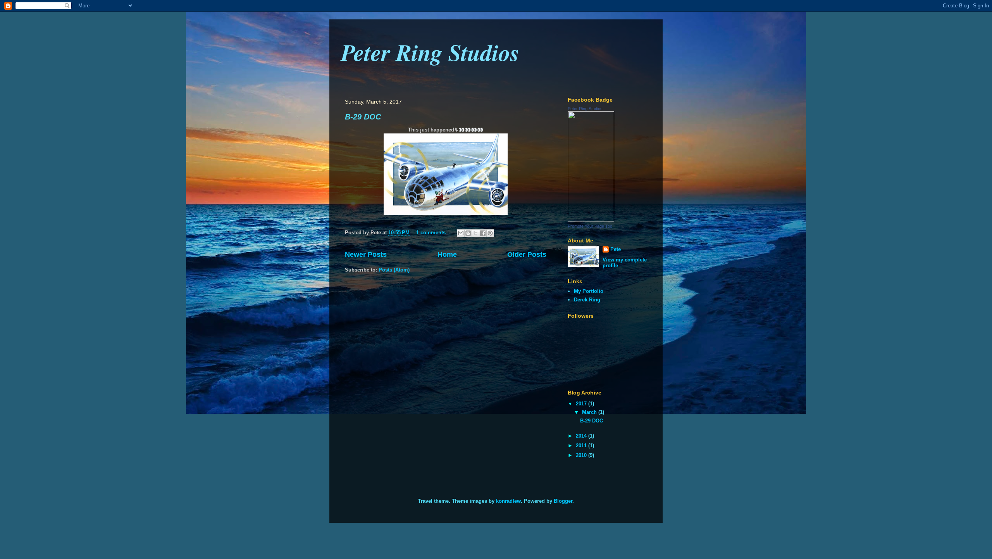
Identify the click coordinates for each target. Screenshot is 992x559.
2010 (582, 455)
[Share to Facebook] (483, 233)
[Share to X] (475, 233)
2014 (582, 436)
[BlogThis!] (468, 233)
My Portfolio (588, 291)
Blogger (563, 501)
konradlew (508, 501)
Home (447, 254)
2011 (582, 445)
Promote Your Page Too (590, 226)
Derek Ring (587, 300)
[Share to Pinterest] (490, 233)
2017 (582, 404)
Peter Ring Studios (430, 52)
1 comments (431, 232)
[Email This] (461, 233)
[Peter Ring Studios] (591, 220)
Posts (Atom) (394, 270)
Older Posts (526, 254)
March (590, 412)
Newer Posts (366, 254)
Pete (615, 249)
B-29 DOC (363, 116)
